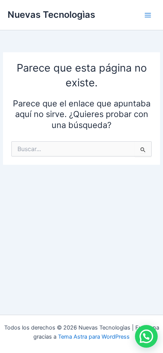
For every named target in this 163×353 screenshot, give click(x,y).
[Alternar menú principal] (147, 14)
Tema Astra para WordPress (94, 336)
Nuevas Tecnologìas (51, 14)
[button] (146, 336)
